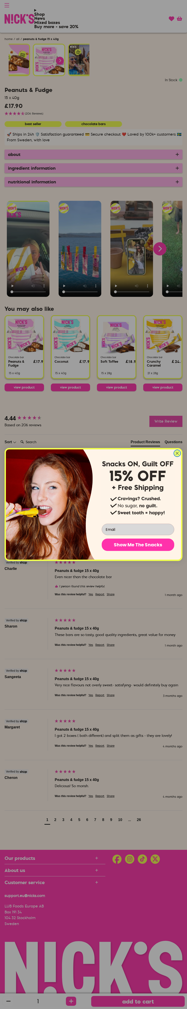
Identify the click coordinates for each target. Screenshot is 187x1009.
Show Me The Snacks (138, 545)
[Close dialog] (177, 453)
